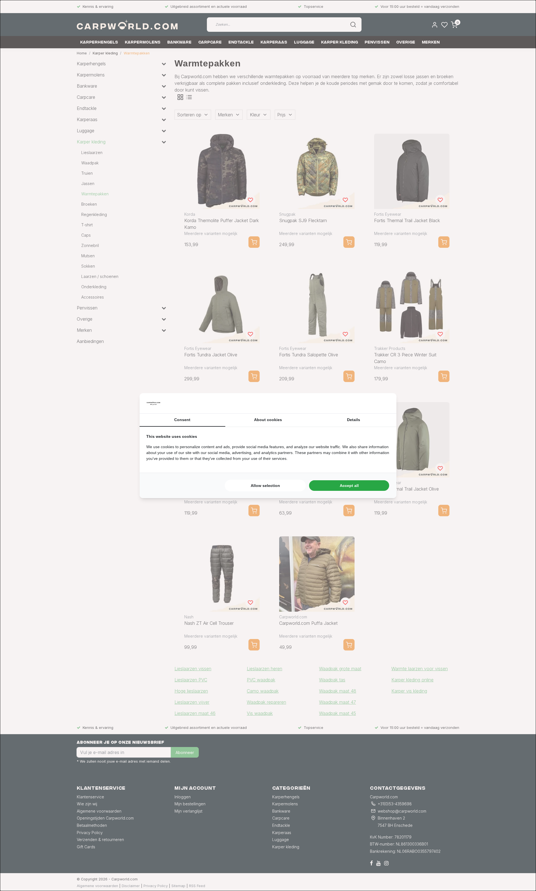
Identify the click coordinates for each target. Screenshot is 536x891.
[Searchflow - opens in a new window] (383, 403)
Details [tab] (353, 419)
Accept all (349, 485)
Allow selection (265, 485)
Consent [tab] (182, 419)
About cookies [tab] (268, 419)
